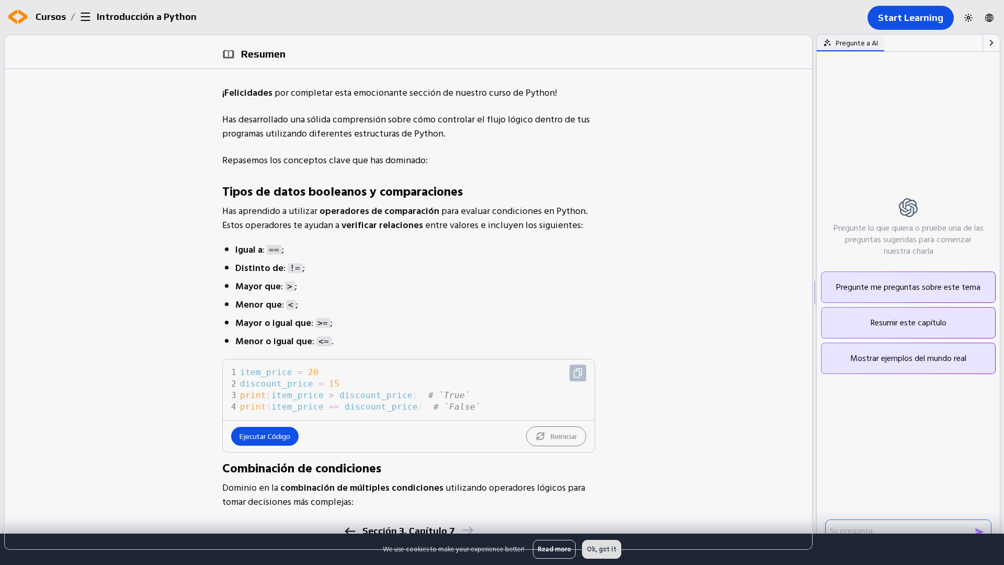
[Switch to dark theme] (968, 18)
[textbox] (416, 390)
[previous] (349, 531)
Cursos (51, 16)
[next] (467, 530)
